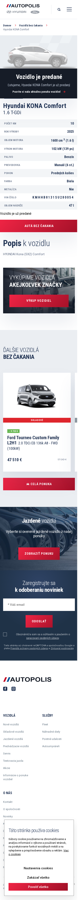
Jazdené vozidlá (13, 739)
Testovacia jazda (13, 760)
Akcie (6, 768)
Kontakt (7, 801)
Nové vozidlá (11, 724)
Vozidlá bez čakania (31, 25)
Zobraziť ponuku (39, 553)
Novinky (8, 816)
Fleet (45, 724)
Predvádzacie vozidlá (16, 746)
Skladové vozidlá (13, 731)
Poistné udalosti (52, 739)
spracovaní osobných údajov (42, 638)
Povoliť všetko (38, 887)
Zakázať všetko (38, 877)
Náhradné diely (51, 731)
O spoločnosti (11, 809)
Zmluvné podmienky (62, 648)
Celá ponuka (41, 484)
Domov (7, 25)
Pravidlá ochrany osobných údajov (29, 648)
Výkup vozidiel (39, 301)
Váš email (13, 604)
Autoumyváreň (50, 746)
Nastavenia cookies (38, 868)
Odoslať (39, 621)
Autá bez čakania (39, 226)
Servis (6, 753)
